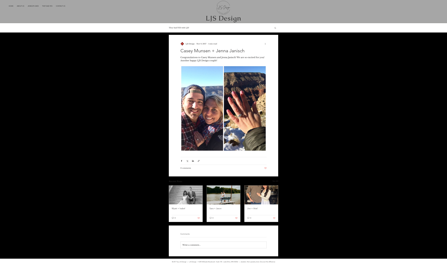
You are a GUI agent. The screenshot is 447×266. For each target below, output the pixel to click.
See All (275, 181)
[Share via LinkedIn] (193, 161)
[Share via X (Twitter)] (187, 161)
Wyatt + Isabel (178, 208)
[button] (275, 28)
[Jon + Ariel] (261, 195)
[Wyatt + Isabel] (186, 195)
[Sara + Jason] (223, 195)
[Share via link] (199, 161)
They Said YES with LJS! (179, 28)
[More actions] (265, 43)
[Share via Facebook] (181, 161)
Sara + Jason (216, 208)
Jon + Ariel (252, 208)
